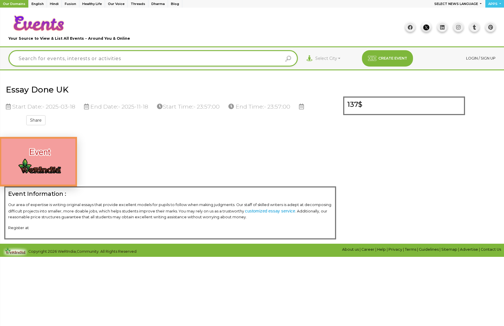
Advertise (469, 249)
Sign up (488, 58)
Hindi (54, 4)
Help (382, 249)
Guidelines (429, 249)
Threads (138, 4)
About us (351, 249)
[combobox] (328, 58)
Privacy (395, 249)
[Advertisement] (252, 29)
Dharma (158, 4)
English (38, 4)
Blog (175, 4)
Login (472, 58)
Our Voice (116, 4)
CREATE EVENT (392, 58)
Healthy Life (92, 4)
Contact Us (491, 249)
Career (368, 249)
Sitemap (449, 249)
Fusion (70, 4)
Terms (411, 249)
